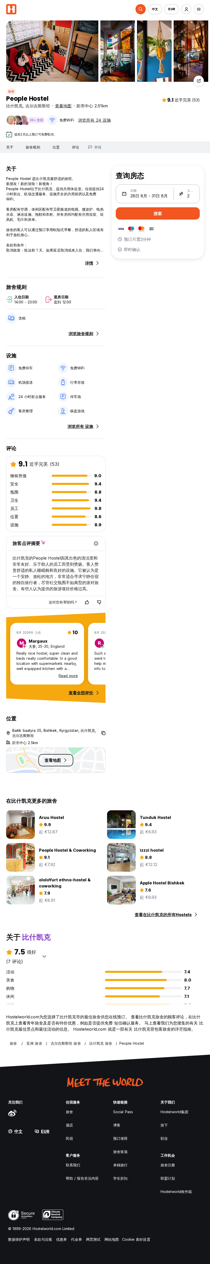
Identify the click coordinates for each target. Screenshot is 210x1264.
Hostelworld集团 (174, 1112)
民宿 (69, 1138)
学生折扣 (120, 1178)
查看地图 (63, 105)
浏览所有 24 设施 (94, 120)
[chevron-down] (44, 956)
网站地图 (111, 1239)
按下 (164, 1125)
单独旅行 (120, 1165)
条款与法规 (43, 1239)
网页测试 (93, 1239)
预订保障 (120, 1138)
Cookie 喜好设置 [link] (136, 1239)
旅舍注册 (168, 1165)
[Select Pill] (140, 9)
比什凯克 (14, 105)
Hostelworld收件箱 (176, 1191)
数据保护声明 (19, 1239)
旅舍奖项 (120, 1151)
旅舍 (11, 91)
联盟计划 (168, 1178)
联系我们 (73, 1165)
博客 (116, 1125)
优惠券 (61, 1239)
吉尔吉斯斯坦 (37, 105)
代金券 (76, 1239)
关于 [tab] (9, 147)
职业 (164, 1138)
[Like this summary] (87, 602)
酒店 (69, 1125)
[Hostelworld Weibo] (12, 1113)
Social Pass (123, 1112)
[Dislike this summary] (99, 602)
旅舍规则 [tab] (33, 147)
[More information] (96, 543)
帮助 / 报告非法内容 (82, 1178)
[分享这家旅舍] (199, 81)
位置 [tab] (56, 147)
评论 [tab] (75, 147)
